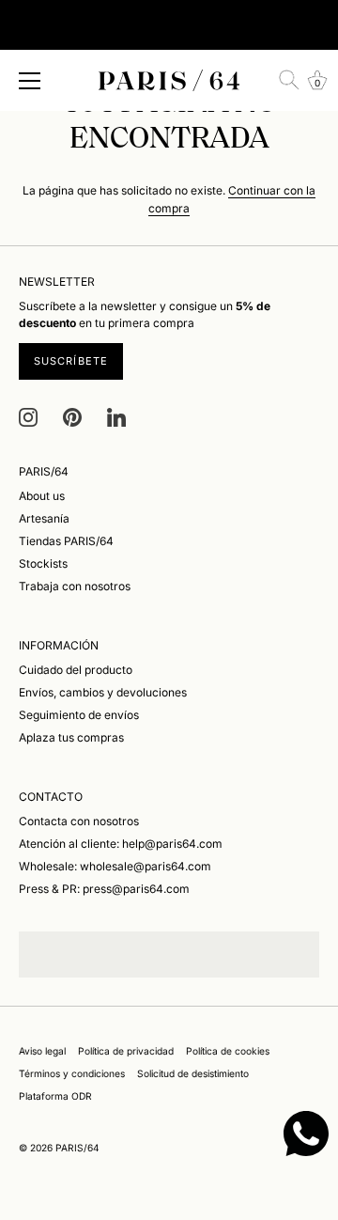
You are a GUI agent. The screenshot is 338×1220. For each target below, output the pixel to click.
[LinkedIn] (116, 417)
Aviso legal (42, 1050)
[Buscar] (289, 80)
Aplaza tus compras (71, 737)
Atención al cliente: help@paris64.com (121, 844)
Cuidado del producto (75, 670)
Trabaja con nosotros (75, 586)
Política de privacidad (126, 1050)
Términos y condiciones (72, 1073)
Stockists (43, 563)
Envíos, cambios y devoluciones (103, 692)
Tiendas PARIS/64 (66, 541)
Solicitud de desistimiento (193, 1073)
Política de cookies (227, 1050)
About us (42, 496)
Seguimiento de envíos (79, 715)
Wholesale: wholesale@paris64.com (115, 866)
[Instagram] (28, 417)
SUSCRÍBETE (71, 361)
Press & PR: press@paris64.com (104, 889)
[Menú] (30, 81)
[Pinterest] (72, 417)
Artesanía (44, 518)
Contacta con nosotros (79, 821)
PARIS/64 (77, 1147)
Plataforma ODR (55, 1096)
